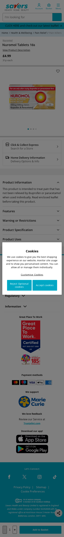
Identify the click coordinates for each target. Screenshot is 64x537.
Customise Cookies (32, 274)
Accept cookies (45, 285)
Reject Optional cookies (19, 285)
